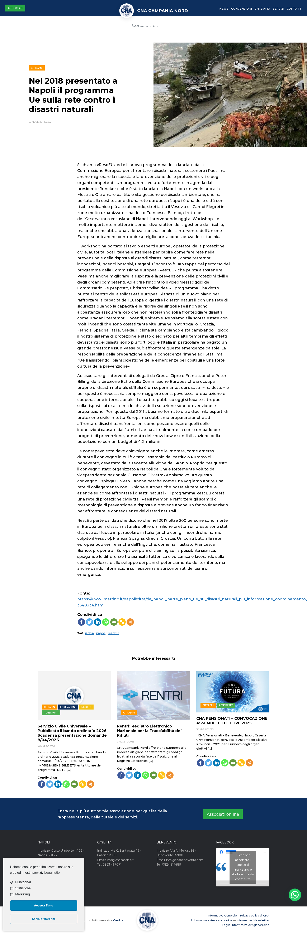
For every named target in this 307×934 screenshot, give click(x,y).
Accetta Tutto (43, 905)
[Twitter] (89, 622)
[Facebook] (81, 622)
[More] (130, 622)
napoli (100, 633)
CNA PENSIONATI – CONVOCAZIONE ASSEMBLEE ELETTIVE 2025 (231, 720)
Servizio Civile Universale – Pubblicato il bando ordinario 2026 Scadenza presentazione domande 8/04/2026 (72, 733)
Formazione (68, 707)
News (223, 8)
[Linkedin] (97, 622)
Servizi (278, 8)
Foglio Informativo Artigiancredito (245, 924)
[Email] (114, 622)
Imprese (86, 707)
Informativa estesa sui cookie (211, 920)
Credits (118, 920)
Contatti (294, 8)
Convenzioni (241, 8)
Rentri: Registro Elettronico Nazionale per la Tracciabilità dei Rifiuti (149, 731)
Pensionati (51, 712)
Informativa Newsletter (253, 920)
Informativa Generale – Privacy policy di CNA (238, 915)
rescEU (113, 633)
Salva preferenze (44, 918)
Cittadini (37, 67)
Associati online (223, 814)
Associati (15, 8)
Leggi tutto (52, 872)
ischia (89, 633)
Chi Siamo (262, 8)
